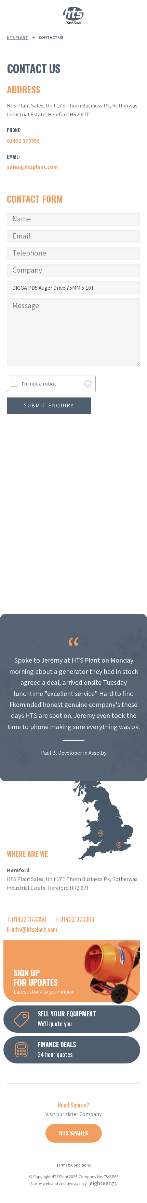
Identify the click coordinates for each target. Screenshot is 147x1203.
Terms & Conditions (73, 1165)
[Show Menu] (10, 15)
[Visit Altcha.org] (88, 384)
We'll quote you (67, 1018)
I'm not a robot (39, 383)
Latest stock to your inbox (44, 981)
